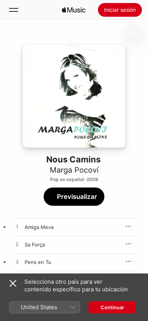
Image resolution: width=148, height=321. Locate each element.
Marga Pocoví (74, 170)
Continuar (112, 307)
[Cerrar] (12, 283)
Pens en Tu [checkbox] (38, 262)
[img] (73, 9)
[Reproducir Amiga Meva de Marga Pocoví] (17, 227)
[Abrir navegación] (13, 10)
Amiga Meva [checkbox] (39, 227)
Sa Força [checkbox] (35, 245)
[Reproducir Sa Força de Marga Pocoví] (17, 244)
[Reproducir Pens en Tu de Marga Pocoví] (17, 262)
